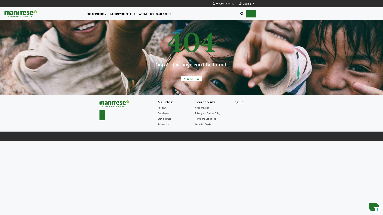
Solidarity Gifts (160, 13)
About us (162, 107)
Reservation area (224, 3)
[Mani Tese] (20, 16)
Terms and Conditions (205, 118)
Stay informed (164, 118)
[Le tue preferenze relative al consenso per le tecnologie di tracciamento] (378, 210)
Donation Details (203, 124)
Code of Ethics (202, 107)
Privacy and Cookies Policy (207, 113)
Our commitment (97, 13)
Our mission (163, 113)
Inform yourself (121, 13)
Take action (163, 124)
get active (141, 13)
